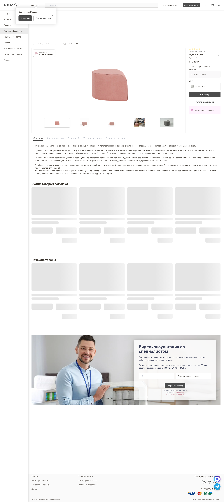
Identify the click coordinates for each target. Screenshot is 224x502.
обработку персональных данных (175, 393)
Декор (7, 60)
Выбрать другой (43, 18)
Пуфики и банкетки (13, 31)
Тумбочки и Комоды (13, 54)
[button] (57, 122)
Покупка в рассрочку (88, 485)
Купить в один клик (205, 102)
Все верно (25, 18)
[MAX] (217, 479)
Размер (192, 69)
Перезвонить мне (191, 5)
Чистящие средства (13, 48)
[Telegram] (217, 486)
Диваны (7, 25)
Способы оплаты (85, 476)
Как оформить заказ (87, 480)
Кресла (7, 42)
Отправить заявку (175, 385)
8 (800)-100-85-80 (170, 5)
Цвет (191, 81)
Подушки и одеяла (12, 37)
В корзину (204, 94)
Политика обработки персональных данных (205, 499)
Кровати (7, 19)
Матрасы (8, 13)
